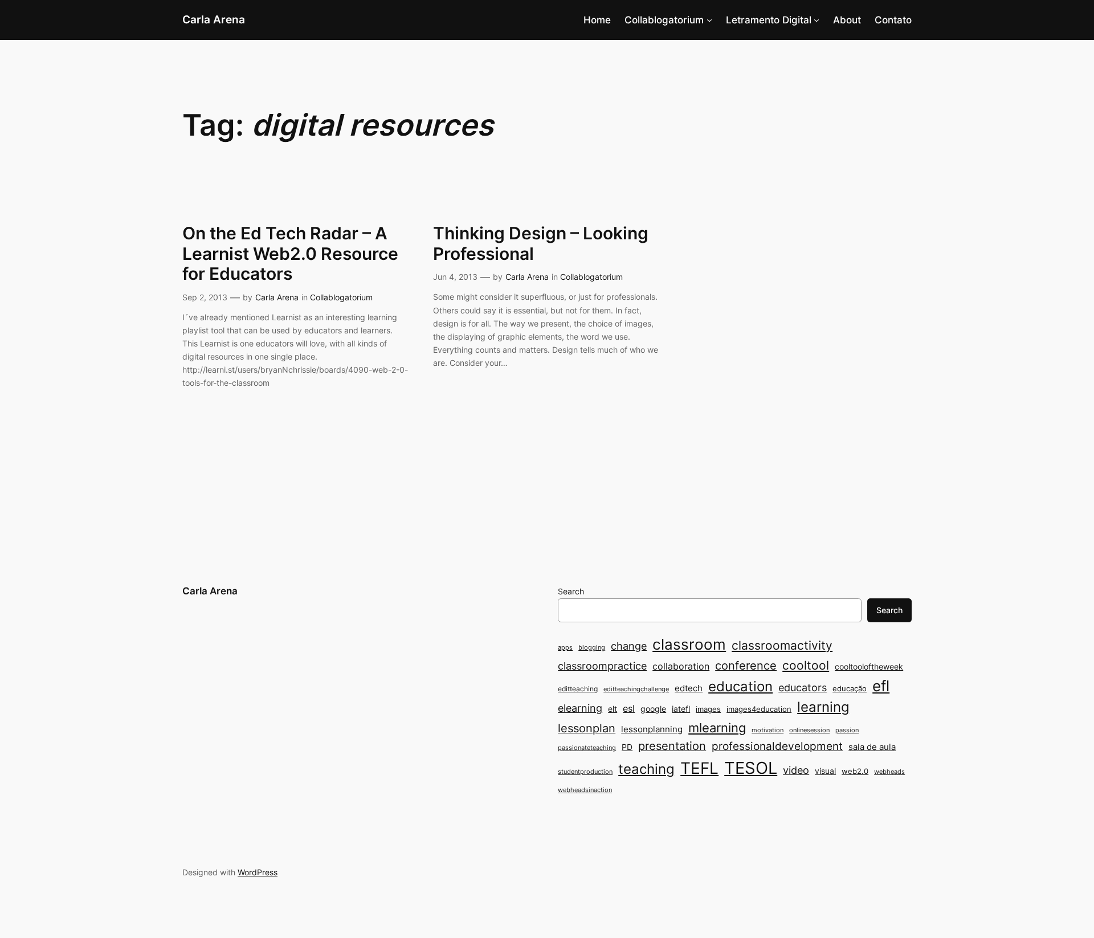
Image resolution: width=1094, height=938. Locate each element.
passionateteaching (587, 748)
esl (629, 708)
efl (880, 686)
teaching (646, 769)
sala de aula (872, 746)
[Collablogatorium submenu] (709, 20)
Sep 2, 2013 (204, 297)
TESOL (750, 768)
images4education (758, 708)
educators (802, 687)
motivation (767, 730)
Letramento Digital (768, 20)
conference (746, 665)
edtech (689, 688)
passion (847, 730)
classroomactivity (782, 645)
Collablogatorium (664, 20)
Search (571, 591)
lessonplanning (652, 729)
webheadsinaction (585, 790)
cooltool (805, 665)
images (708, 708)
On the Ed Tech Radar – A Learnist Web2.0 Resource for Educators (290, 253)
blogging (591, 647)
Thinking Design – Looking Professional (540, 243)
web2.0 (855, 771)
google (653, 708)
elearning (580, 708)
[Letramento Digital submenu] (816, 20)
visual (825, 771)
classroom (689, 644)
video (796, 770)
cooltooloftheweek (869, 666)
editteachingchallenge (636, 689)
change (629, 645)
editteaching (578, 688)
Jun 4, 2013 (455, 277)
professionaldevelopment (777, 746)
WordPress (257, 872)
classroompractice (602, 665)
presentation (672, 746)
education (740, 686)
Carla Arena (213, 19)
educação (849, 688)
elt (612, 708)
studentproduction (585, 772)
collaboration (680, 666)
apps (565, 647)
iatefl (681, 708)
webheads (889, 772)
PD (627, 747)
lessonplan (586, 728)
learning (823, 707)
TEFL (699, 768)
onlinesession (809, 730)
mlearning (717, 727)
